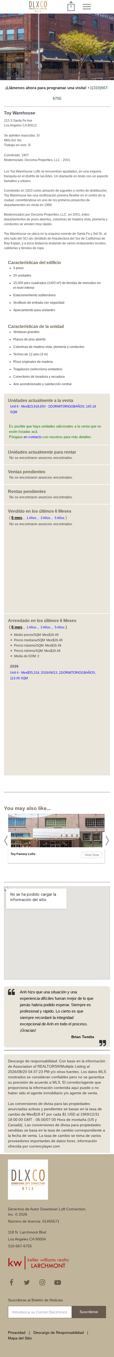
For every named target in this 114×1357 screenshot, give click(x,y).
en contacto (33, 437)
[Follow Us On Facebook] (11, 1282)
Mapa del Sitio (20, 1338)
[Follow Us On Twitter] (26, 1282)
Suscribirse (89, 1312)
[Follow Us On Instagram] (42, 1282)
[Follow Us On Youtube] (57, 1282)
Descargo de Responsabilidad (58, 1332)
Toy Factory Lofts (23, 854)
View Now (92, 855)
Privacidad (16, 1332)
